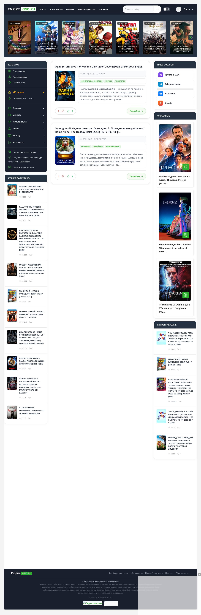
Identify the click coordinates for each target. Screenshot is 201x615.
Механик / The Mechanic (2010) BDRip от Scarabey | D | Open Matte (31, 189)
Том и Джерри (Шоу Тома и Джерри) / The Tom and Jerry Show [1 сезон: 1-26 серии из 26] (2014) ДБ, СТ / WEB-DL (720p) (180, 338)
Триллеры (120, 81)
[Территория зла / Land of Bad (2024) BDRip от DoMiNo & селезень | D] (181, 37)
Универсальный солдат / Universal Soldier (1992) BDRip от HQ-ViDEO (31, 314)
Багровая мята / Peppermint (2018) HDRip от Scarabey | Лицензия (31, 410)
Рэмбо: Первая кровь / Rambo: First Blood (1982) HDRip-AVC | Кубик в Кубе (31, 361)
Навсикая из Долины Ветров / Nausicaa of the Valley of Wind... (175, 248)
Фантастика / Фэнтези (91, 81)
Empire (21, 9)
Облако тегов (19, 82)
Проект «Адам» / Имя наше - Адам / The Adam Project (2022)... (174, 180)
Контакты (103, 9)
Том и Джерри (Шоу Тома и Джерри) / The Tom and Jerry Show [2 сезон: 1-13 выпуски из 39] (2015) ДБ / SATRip (180, 417)
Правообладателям (86, 9)
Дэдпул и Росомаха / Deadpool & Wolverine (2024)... (100, 49)
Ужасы (109, 81)
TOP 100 (43, 9)
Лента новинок (20, 77)
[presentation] (10, 37)
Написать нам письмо (23, 167)
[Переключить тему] (166, 9)
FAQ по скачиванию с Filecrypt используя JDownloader (25, 159)
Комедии (85, 146)
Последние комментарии (24, 152)
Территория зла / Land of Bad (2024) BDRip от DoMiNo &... (181, 49)
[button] (184, 9)
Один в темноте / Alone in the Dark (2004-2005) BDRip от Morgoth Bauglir (99, 66)
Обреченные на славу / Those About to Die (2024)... (155, 49)
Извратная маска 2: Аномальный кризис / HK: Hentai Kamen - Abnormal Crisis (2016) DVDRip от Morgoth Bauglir (30, 386)
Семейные (98, 146)
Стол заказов (56, 9)
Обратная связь (183, 573)
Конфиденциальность (119, 573)
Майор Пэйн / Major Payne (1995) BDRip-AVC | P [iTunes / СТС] (31, 294)
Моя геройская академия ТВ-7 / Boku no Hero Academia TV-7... (46, 47)
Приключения (112, 146)
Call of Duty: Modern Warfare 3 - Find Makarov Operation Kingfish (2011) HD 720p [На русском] (31, 211)
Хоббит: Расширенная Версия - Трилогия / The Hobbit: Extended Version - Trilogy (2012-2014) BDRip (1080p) (31, 270)
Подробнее (135, 111)
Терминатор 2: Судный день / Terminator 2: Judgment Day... (174, 308)
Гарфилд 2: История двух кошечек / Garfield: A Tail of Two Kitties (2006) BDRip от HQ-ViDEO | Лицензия (180, 443)
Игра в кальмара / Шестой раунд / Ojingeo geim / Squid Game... (19, 47)
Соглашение (137, 573)
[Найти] (157, 9)
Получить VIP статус (23, 98)
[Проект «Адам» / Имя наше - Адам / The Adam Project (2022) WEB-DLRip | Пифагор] (175, 148)
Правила (70, 9)
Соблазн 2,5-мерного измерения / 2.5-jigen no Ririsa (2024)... (73, 49)
